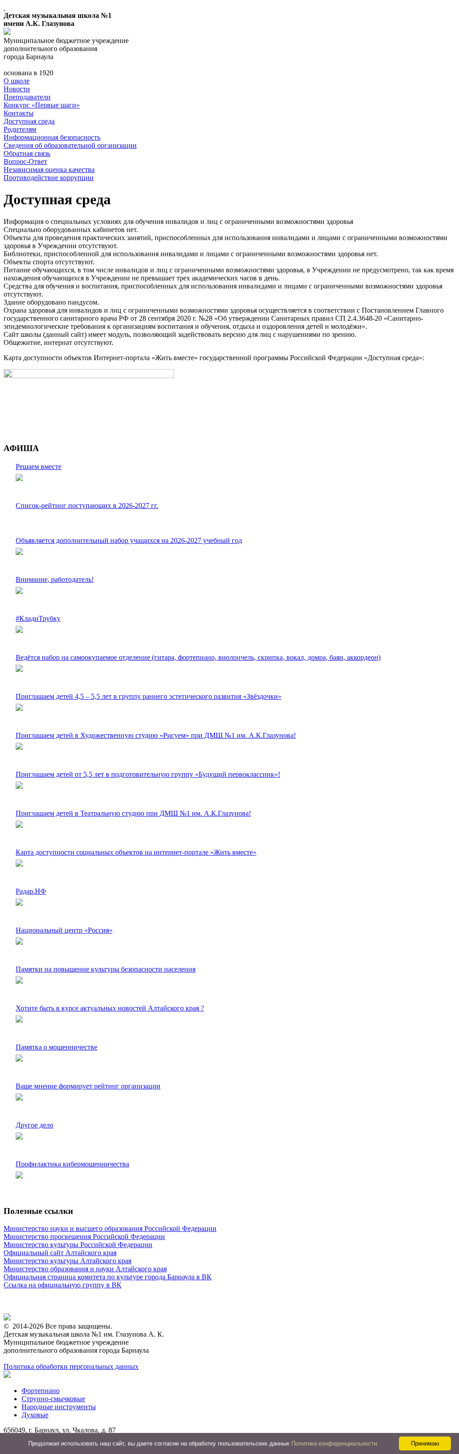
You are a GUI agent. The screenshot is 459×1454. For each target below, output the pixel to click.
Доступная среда (29, 121)
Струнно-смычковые (53, 1398)
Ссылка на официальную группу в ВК (62, 1285)
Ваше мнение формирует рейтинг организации (88, 1086)
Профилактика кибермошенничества (72, 1164)
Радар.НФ (31, 891)
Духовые (35, 1415)
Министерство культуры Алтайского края (67, 1261)
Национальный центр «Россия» (64, 930)
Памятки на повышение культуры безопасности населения (105, 969)
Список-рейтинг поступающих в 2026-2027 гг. (87, 505)
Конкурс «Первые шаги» (42, 105)
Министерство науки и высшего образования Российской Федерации (110, 1228)
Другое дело (34, 1125)
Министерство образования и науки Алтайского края (85, 1269)
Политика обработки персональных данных (71, 1366)
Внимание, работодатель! (55, 579)
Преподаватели (27, 97)
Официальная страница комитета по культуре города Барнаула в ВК (108, 1277)
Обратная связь (27, 153)
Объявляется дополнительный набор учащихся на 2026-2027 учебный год (129, 540)
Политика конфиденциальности (334, 1443)
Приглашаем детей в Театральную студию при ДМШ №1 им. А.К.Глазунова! (133, 813)
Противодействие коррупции (49, 177)
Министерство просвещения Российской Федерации (84, 1236)
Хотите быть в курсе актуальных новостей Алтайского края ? (110, 1008)
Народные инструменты (59, 1407)
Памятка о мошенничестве (56, 1047)
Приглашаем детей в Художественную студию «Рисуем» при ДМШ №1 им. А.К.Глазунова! (156, 735)
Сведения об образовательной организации (70, 145)
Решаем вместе (38, 466)
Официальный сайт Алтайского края (60, 1252)
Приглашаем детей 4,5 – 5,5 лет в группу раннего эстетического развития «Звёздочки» (148, 696)
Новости (17, 89)
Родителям (20, 129)
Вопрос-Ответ (25, 161)
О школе (17, 81)
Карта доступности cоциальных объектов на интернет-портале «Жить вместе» (136, 852)
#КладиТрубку (38, 618)
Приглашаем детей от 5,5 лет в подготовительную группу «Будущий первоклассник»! (148, 774)
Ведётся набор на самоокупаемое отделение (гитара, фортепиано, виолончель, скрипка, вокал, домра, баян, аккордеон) (198, 657)
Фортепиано (41, 1390)
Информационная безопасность (52, 137)
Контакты (19, 113)
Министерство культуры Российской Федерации (78, 1244)
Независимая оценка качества (49, 169)
